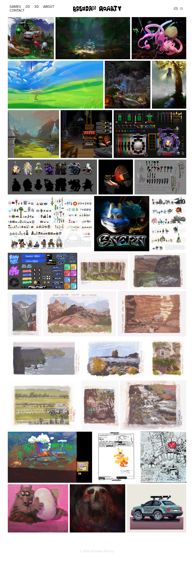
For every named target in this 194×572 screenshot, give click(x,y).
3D (36, 6)
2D (27, 6)
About (48, 6)
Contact (17, 10)
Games (15, 6)
